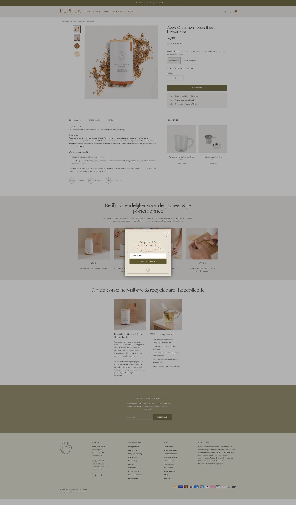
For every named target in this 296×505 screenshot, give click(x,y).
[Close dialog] (166, 234)
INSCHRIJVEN (148, 261)
